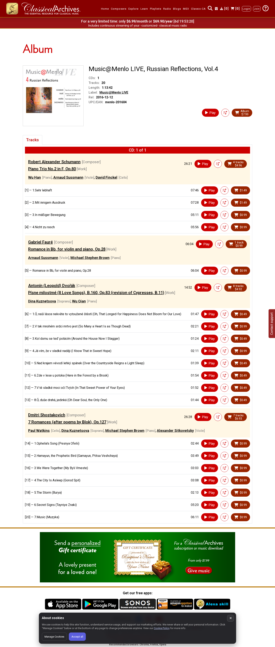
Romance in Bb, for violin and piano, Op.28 (66, 249)
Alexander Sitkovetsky (175, 430)
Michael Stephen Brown (90, 258)
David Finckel (106, 177)
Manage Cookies (54, 636)
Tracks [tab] (32, 139)
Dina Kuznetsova (42, 301)
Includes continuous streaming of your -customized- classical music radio (137, 25)
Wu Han (34, 177)
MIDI (186, 8)
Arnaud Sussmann (68, 177)
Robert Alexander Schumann (54, 161)
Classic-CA (198, 8)
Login (246, 8)
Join (257, 8)
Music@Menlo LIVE (113, 92)
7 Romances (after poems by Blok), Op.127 (67, 422)
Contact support (272, 323)
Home (105, 8)
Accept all (77, 636)
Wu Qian (79, 301)
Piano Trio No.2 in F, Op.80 (52, 168)
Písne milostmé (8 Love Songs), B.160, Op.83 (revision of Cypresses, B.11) (96, 292)
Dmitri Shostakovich (46, 415)
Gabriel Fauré (40, 242)
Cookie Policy (162, 628)
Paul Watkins (39, 430)
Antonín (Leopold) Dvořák (51, 285)
